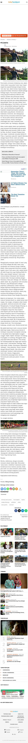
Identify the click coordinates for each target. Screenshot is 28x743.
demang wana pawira (6, 499)
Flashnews (8, 611)
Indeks (7, 722)
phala (19, 502)
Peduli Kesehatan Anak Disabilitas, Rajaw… (15, 607)
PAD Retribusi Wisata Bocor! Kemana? (11, 154)
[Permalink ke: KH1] (2, 45)
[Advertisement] (14, 19)
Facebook (8, 729)
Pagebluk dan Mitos (5, 536)
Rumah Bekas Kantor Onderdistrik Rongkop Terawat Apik (20, 565)
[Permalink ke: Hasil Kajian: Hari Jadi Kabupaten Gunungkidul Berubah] (7, 545)
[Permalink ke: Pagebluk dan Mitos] (7, 531)
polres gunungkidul (8, 672)
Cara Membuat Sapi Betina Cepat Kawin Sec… (15, 639)
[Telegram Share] (22, 510)
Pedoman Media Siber (7, 716)
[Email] (13, 488)
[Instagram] (10, 488)
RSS (15, 734)
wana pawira (4, 504)
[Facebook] (2, 488)
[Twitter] (5, 488)
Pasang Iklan (13, 724)
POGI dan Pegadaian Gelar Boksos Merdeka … (14, 595)
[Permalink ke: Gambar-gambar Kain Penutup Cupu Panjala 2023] (21, 545)
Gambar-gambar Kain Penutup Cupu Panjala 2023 (20, 551)
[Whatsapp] (7, 488)
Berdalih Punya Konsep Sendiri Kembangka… (15, 650)
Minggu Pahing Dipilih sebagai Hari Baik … (16, 644)
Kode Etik (20, 714)
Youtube (8, 732)
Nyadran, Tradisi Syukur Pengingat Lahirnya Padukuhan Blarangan (20, 538)
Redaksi (20, 722)
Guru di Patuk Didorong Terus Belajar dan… (15, 601)
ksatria (23, 499)
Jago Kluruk (23, 515)
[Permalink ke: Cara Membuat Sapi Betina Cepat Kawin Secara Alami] (14, 627)
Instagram (21, 729)
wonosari (11, 504)
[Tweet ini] (19, 510)
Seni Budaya (15, 654)
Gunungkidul (16, 499)
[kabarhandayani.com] (14, 2)
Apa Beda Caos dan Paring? (14, 661)
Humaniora (9, 654)
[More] (16, 488)
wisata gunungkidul (8, 677)
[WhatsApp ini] (25, 510)
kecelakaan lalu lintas (9, 680)
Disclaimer (21, 719)
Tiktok (21, 732)
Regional (3, 589)
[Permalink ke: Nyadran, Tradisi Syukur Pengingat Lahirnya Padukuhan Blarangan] (21, 531)
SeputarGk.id (5, 685)
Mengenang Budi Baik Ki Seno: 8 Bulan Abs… (15, 656)
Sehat (7, 593)
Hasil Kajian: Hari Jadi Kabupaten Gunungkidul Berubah (7, 551)
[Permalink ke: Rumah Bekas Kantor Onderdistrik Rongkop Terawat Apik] (21, 558)
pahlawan (13, 502)
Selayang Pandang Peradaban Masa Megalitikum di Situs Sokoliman (6, 565)
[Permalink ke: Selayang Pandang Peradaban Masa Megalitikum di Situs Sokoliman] (7, 558)
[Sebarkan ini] (15, 510)
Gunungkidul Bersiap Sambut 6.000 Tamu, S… (12, 591)
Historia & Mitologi (11, 642)
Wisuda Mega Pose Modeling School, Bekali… (15, 613)
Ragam (8, 637)
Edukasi (7, 599)
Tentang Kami (7, 714)
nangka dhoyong (5, 502)
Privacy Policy (7, 719)
